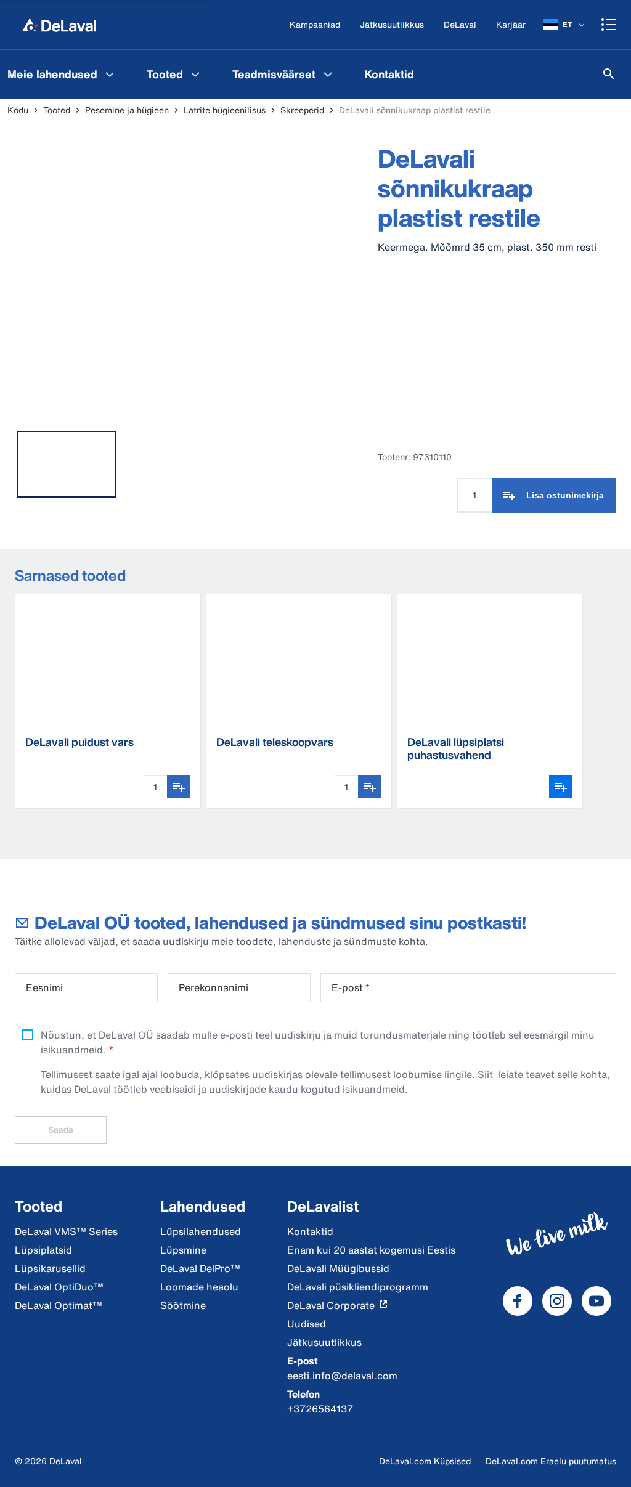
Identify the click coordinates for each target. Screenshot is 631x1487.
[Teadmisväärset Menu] (328, 74)
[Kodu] (59, 24)
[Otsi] (609, 74)
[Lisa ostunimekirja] (178, 786)
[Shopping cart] (609, 24)
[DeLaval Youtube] (596, 1301)
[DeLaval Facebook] (517, 1301)
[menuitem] (175, 74)
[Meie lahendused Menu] (109, 74)
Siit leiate (500, 1074)
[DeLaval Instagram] (557, 1301)
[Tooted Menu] (195, 74)
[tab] (66, 464)
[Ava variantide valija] (560, 786)
